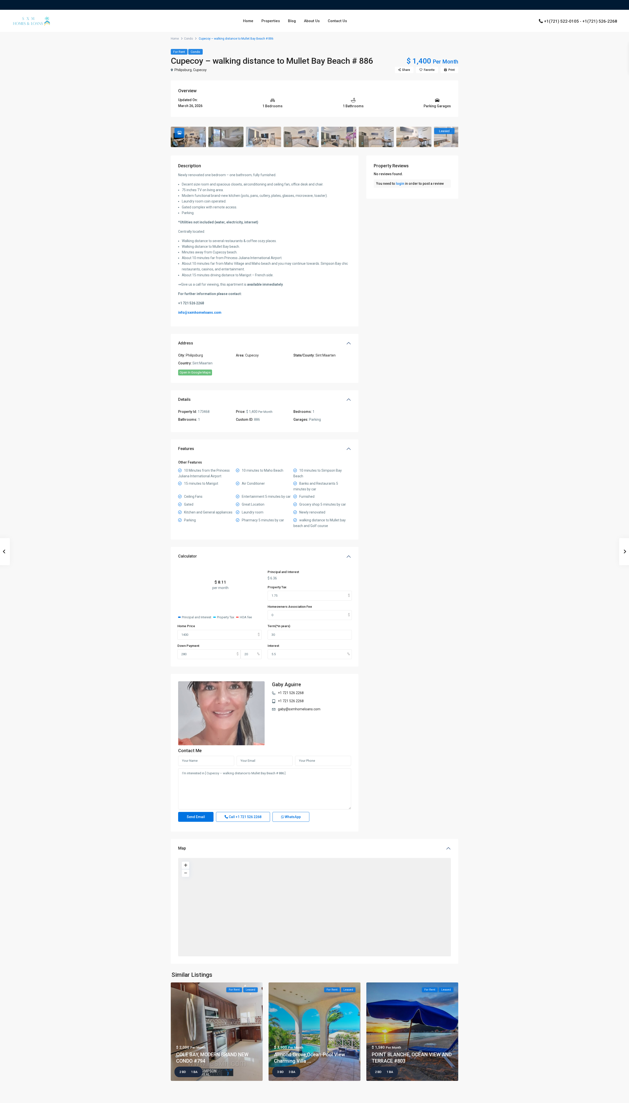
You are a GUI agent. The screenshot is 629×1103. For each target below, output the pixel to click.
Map (182, 848)
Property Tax (277, 587)
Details (184, 399)
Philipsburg (183, 70)
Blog (292, 21)
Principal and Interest (283, 572)
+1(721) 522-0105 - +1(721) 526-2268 (580, 21)
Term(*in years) (279, 626)
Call (244, 817)
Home (248, 21)
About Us (312, 21)
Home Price (186, 626)
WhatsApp (292, 817)
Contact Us (337, 21)
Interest (273, 646)
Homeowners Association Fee (290, 606)
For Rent (179, 52)
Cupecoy (200, 70)
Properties (270, 21)
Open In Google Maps (195, 372)
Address (185, 343)
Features (186, 448)
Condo (188, 38)
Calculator (187, 556)
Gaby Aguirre (286, 684)
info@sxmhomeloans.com (199, 312)
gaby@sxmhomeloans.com (299, 709)
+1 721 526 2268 (291, 693)
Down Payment (188, 646)
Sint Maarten (325, 355)
